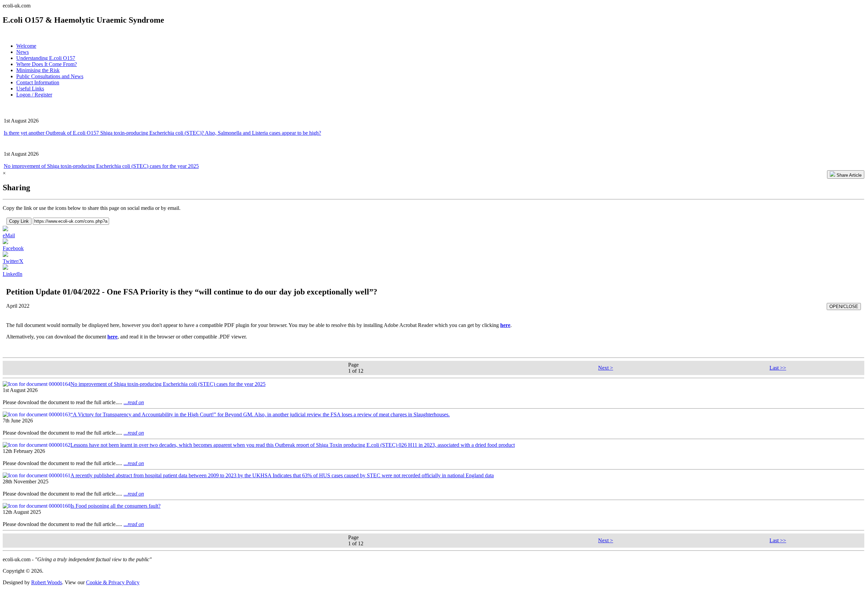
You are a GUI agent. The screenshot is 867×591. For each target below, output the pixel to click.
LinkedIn (12, 274)
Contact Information (37, 82)
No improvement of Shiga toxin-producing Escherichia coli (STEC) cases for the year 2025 (101, 166)
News (22, 52)
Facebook (13, 248)
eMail (9, 235)
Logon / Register (34, 94)
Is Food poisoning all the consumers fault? (115, 506)
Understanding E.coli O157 (45, 58)
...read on (134, 402)
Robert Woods (46, 582)
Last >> (777, 368)
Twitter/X (13, 261)
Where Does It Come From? (46, 64)
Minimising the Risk (38, 70)
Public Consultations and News (49, 76)
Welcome (26, 46)
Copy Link (19, 221)
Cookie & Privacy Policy (113, 582)
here (505, 325)
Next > (605, 368)
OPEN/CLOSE (843, 306)
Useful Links (30, 88)
